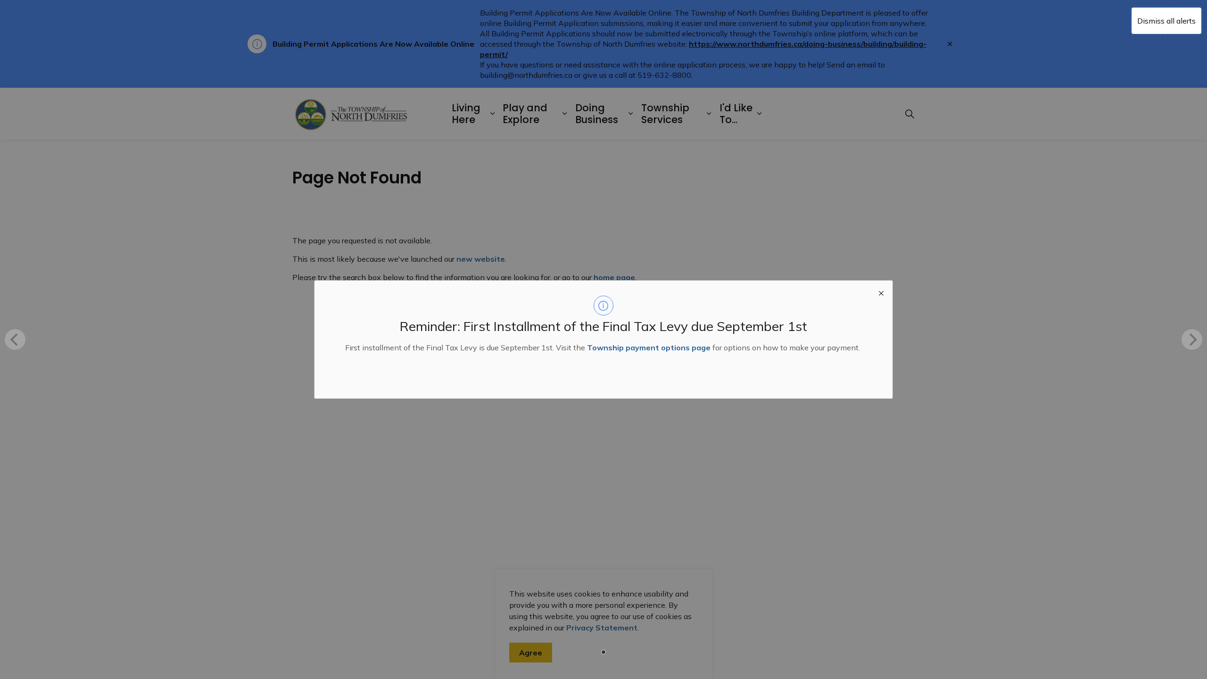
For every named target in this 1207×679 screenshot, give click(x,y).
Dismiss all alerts (1166, 20)
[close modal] (881, 292)
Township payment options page (649, 347)
